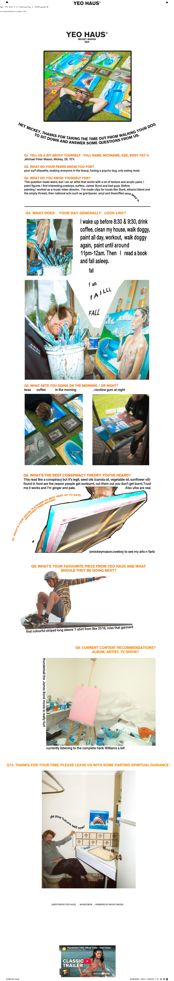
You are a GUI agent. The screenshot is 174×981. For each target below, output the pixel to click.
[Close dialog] (109, 476)
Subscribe (80, 502)
